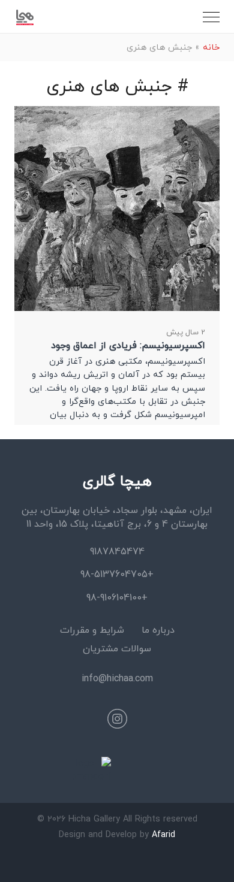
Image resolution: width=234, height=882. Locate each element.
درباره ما (158, 629)
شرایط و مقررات (92, 629)
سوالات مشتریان (117, 648)
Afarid (163, 834)
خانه (211, 47)
